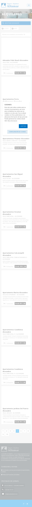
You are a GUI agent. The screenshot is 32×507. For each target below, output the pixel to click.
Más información (12, 120)
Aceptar (23, 126)
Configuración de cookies (17, 132)
